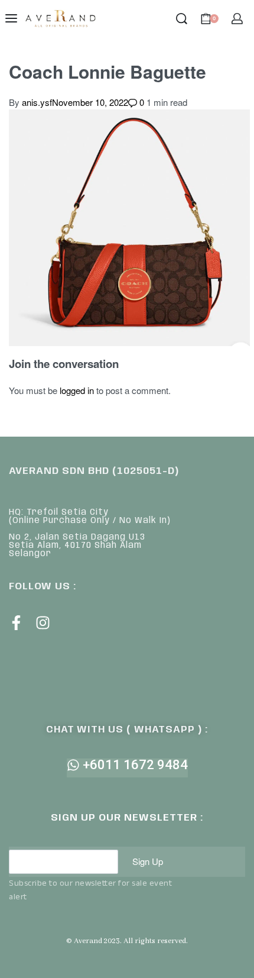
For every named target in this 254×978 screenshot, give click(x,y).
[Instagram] (42, 622)
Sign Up (147, 861)
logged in (77, 390)
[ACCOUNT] (237, 18)
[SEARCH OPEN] (181, 18)
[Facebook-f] (16, 622)
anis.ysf (37, 102)
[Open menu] (11, 18)
